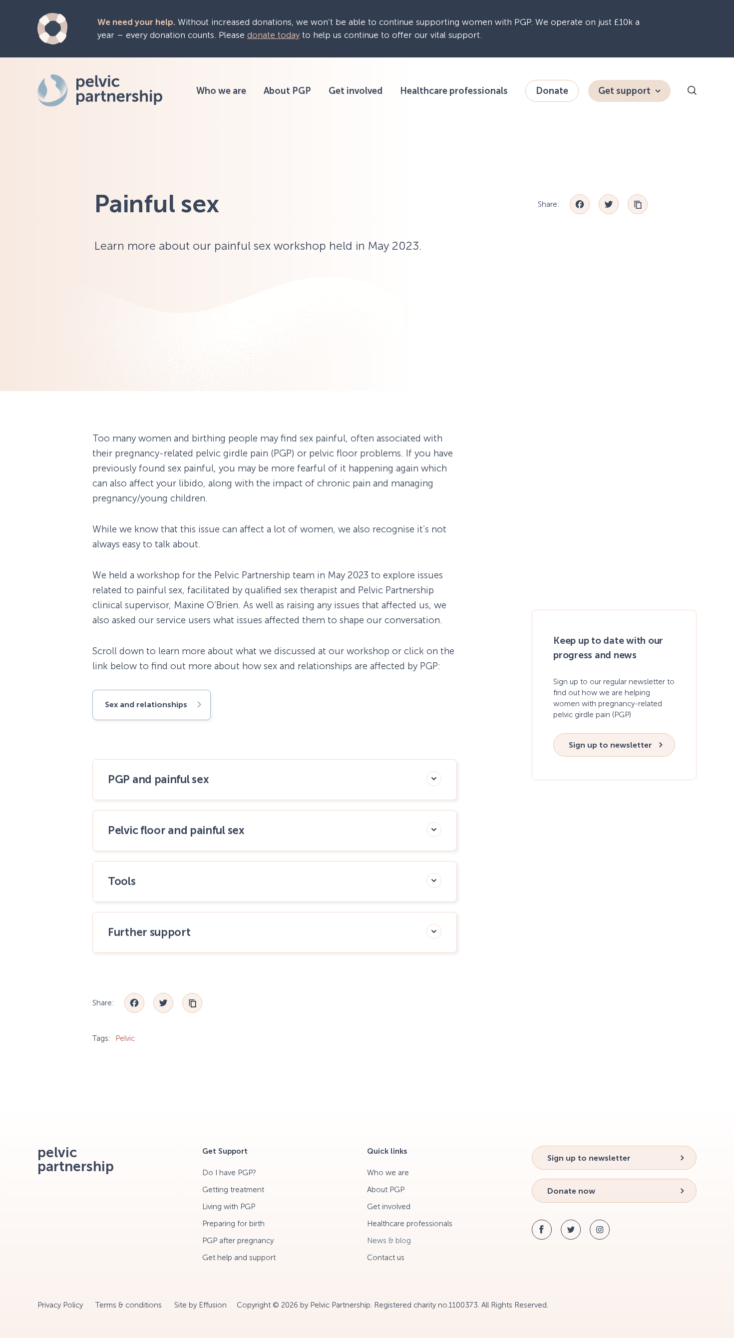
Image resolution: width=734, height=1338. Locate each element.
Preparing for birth (233, 1223)
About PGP (287, 90)
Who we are (221, 90)
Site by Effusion (200, 1305)
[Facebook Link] (542, 1230)
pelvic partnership (75, 1160)
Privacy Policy (60, 1305)
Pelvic (125, 1038)
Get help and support (239, 1257)
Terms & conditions (128, 1305)
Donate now (571, 1191)
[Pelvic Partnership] (99, 103)
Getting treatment (233, 1189)
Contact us (385, 1257)
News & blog (389, 1240)
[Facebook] (580, 204)
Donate (552, 90)
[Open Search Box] (692, 91)
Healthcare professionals (454, 90)
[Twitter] (609, 204)
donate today (273, 35)
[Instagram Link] (600, 1230)
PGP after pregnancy (238, 1240)
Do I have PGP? (229, 1172)
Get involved (355, 90)
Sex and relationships (146, 704)
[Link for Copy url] (638, 204)
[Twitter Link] (571, 1230)
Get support (624, 90)
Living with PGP (228, 1206)
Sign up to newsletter (610, 745)
